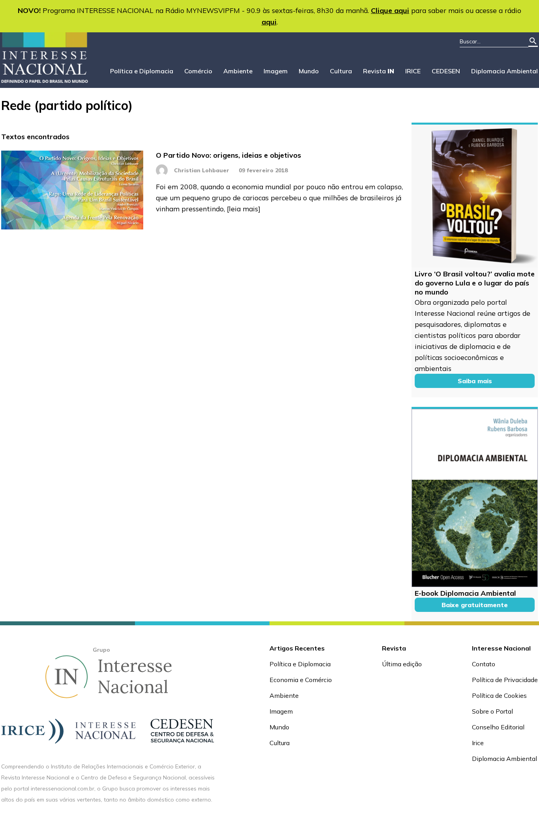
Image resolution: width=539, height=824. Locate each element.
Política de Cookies (499, 695)
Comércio (198, 71)
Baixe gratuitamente (475, 605)
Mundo (309, 71)
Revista (378, 71)
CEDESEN (446, 71)
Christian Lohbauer (201, 170)
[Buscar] (533, 41)
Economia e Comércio (301, 680)
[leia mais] (243, 208)
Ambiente (238, 71)
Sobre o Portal (492, 711)
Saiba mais (475, 381)
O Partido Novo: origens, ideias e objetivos (228, 155)
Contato (483, 664)
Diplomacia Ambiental (504, 71)
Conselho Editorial (498, 727)
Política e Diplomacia (141, 71)
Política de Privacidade (505, 680)
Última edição (402, 664)
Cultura (341, 71)
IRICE (413, 71)
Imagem (276, 71)
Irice (478, 743)
